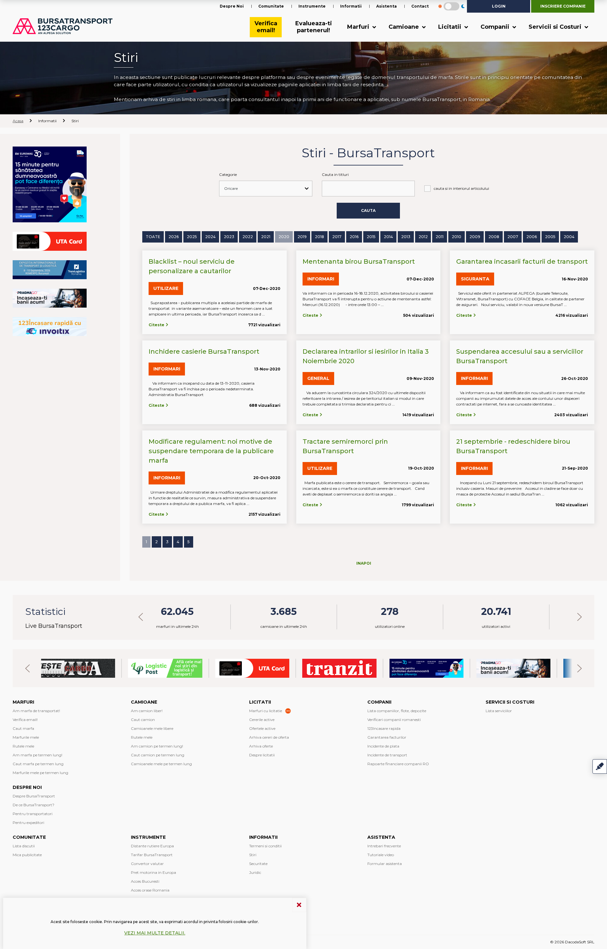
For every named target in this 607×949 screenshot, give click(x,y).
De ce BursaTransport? (33, 804)
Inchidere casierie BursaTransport (204, 351)
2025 (192, 236)
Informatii (351, 6)
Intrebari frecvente (384, 846)
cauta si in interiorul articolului (461, 188)
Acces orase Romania (150, 890)
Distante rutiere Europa (152, 846)
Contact (420, 6)
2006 (531, 236)
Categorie (228, 174)
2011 (440, 236)
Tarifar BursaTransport (152, 854)
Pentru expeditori (28, 822)
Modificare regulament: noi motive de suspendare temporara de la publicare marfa (211, 451)
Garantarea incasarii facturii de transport (522, 261)
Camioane (404, 26)
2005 (550, 236)
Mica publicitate (27, 854)
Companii (496, 26)
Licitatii (450, 26)
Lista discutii (24, 846)
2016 (354, 236)
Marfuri (359, 26)
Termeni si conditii (265, 846)
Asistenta (386, 6)
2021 (265, 236)
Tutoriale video (380, 854)
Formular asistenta (384, 863)
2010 (456, 236)
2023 (229, 236)
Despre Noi (232, 6)
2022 (247, 236)
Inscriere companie (563, 6)
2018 (319, 236)
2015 (371, 236)
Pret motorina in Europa (153, 872)
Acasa (18, 120)
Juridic (255, 872)
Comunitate (271, 6)
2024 (210, 236)
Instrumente (312, 6)
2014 (388, 236)
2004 (569, 236)
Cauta (368, 210)
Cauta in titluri (335, 174)
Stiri (252, 854)
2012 (423, 236)
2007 (512, 236)
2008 (493, 236)
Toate (153, 236)
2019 (302, 236)
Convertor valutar (147, 863)
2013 (405, 236)
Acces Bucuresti (145, 881)
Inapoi (363, 563)
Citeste (157, 324)
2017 (336, 236)
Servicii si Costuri (556, 26)
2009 (474, 236)
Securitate (258, 863)
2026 (174, 236)
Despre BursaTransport (34, 796)
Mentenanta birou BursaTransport (359, 261)
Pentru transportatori (32, 813)
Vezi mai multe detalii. (154, 933)
